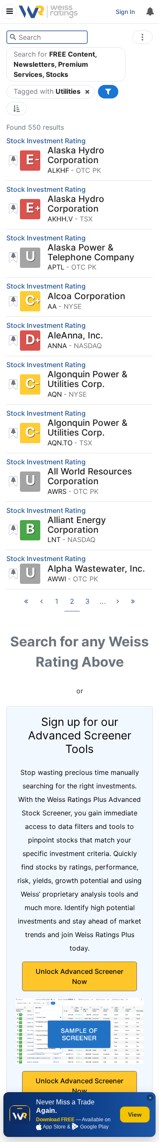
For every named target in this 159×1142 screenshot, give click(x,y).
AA (52, 306)
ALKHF (58, 170)
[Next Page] (118, 603)
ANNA (57, 345)
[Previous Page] (41, 603)
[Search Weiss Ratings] (13, 37)
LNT (54, 539)
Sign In (125, 11)
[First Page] (26, 603)
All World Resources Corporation (89, 476)
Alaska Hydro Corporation (75, 155)
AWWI (56, 579)
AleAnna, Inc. (75, 336)
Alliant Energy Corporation (76, 525)
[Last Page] (133, 603)
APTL (55, 267)
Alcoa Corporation (86, 296)
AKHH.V (60, 219)
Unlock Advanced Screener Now (79, 976)
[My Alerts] (149, 11)
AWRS (57, 491)
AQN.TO (60, 443)
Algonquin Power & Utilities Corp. (87, 379)
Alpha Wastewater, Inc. (96, 569)
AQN (54, 394)
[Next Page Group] (102, 603)
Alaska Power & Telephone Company (90, 252)
